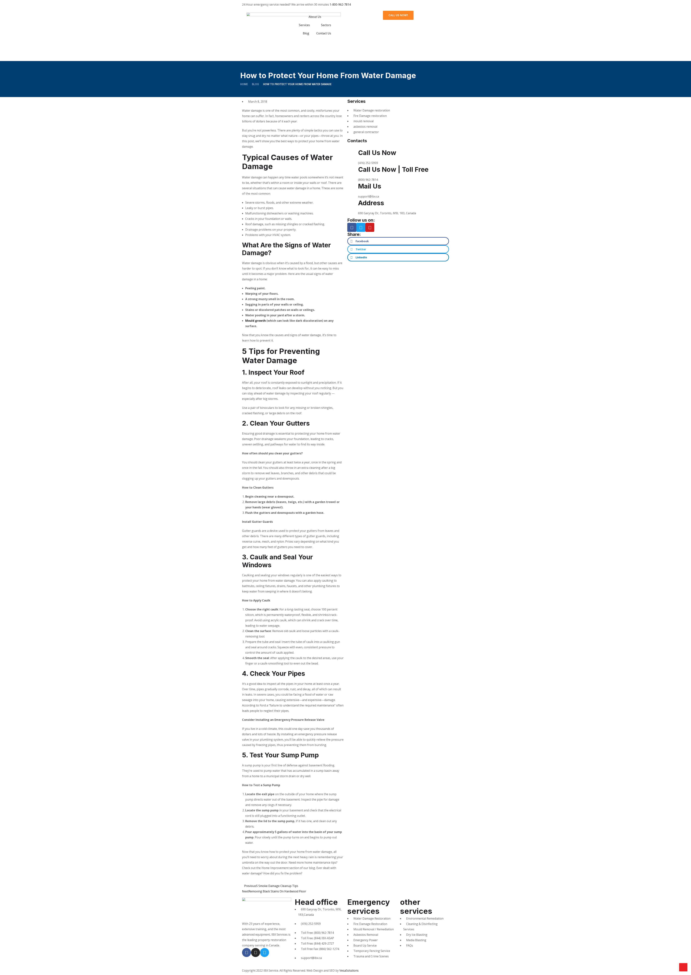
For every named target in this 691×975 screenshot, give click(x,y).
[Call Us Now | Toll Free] (353, 170)
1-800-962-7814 (340, 4)
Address (371, 203)
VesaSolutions (349, 970)
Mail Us (369, 186)
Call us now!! (398, 15)
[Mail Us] (353, 186)
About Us (315, 17)
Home (244, 84)
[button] (398, 241)
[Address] (353, 203)
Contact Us (323, 33)
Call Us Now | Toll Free (393, 169)
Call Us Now (377, 153)
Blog (306, 33)
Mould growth (255, 321)
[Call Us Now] (353, 153)
